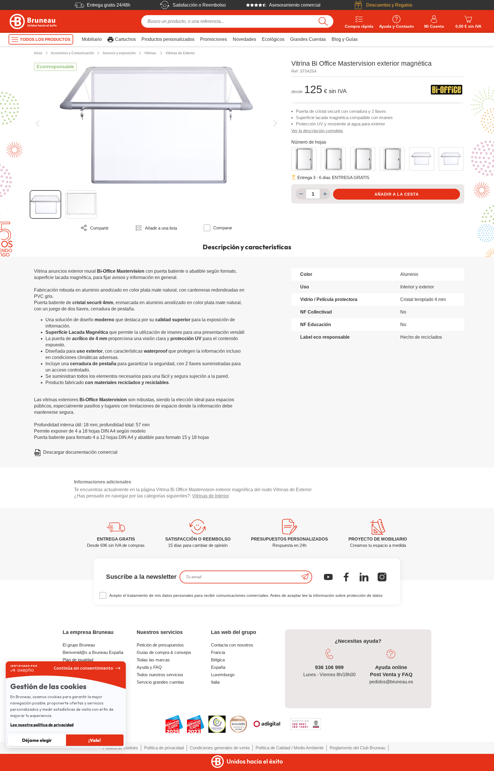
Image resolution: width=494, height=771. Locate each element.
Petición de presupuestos (160, 644)
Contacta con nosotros (232, 644)
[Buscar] (323, 21)
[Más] (325, 193)
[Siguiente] (275, 123)
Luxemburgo (222, 674)
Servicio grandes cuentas (160, 682)
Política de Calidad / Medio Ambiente (290, 747)
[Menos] (301, 193)
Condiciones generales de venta (220, 747)
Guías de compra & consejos (164, 652)
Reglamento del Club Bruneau (357, 747)
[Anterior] (37, 123)
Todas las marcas (153, 659)
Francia (218, 652)
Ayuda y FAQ (149, 667)
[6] (333, 159)
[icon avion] (305, 577)
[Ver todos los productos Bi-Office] (446, 90)
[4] (303, 159)
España (218, 667)
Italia (215, 682)
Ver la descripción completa (317, 130)
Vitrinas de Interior (210, 495)
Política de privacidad (164, 747)
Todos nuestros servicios (160, 674)
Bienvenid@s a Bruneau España (93, 652)
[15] (421, 159)
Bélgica (218, 659)
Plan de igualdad (78, 659)
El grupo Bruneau (79, 644)
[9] (362, 159)
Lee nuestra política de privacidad (41, 724)
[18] (451, 159)
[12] (392, 159)
